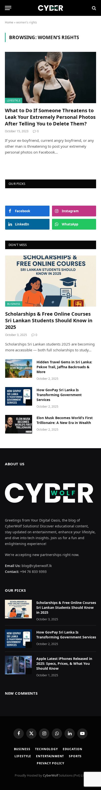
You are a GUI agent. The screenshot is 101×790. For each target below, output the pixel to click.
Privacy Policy (50, 763)
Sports (75, 756)
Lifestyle (13, 100)
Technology (46, 749)
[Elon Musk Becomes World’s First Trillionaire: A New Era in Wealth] (18, 424)
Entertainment (50, 756)
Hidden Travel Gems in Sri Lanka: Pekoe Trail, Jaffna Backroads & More (64, 367)
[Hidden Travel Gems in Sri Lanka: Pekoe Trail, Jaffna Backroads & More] (18, 368)
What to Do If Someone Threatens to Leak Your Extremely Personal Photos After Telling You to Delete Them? (50, 117)
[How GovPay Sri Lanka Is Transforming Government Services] (18, 396)
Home (9, 22)
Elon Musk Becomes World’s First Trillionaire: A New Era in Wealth (65, 420)
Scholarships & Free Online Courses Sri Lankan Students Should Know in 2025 (48, 320)
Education (72, 749)
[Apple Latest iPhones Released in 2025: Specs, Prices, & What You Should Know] (18, 665)
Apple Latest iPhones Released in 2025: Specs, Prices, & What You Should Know (64, 663)
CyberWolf (50, 775)
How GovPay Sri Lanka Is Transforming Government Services (59, 395)
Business (13, 304)
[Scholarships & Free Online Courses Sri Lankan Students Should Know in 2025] (50, 281)
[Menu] (8, 7)
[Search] (93, 7)
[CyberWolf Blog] (50, 8)
